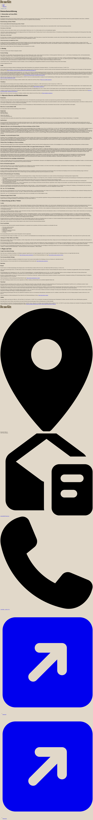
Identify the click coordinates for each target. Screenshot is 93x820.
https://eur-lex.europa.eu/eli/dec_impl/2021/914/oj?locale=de (34, 75)
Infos (3, 5)
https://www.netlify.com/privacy (46, 79)
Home (4, 4)
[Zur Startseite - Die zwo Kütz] (5, 2)
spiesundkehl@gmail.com (4, 516)
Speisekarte (4, 6)
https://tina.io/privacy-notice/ (43, 295)
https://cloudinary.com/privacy (39, 86)
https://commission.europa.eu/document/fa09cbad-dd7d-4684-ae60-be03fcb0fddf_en (21, 70)
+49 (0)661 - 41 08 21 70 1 (5, 609)
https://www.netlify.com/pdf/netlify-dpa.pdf (7, 77)
